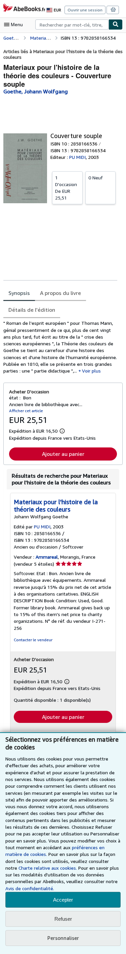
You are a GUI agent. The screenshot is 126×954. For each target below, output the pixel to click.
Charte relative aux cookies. (48, 868)
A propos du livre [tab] (60, 293)
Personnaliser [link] (63, 938)
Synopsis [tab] (19, 293)
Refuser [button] (63, 919)
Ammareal (47, 557)
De (66, 188)
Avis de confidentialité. (29, 888)
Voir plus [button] (91, 371)
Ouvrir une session (85, 9)
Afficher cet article (26, 410)
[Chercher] (115, 24)
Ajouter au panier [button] (63, 453)
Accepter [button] (63, 900)
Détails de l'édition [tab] (31, 309)
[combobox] (72, 24)
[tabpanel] (60, 347)
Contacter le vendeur (33, 639)
